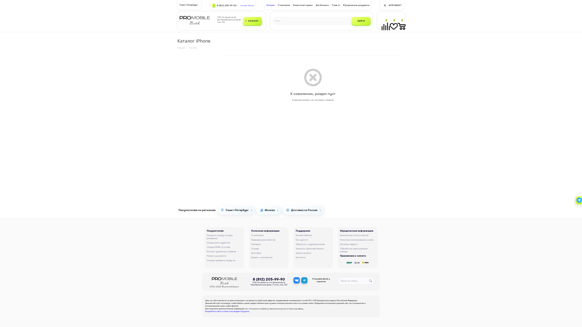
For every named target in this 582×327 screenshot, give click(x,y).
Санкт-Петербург (237, 210)
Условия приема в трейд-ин (221, 260)
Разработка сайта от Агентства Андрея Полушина (227, 311)
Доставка (256, 253)
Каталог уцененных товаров (221, 251)
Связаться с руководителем (310, 244)
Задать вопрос (303, 253)
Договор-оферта (349, 244)
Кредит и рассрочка (261, 257)
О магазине (257, 235)
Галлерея (256, 244)
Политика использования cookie (356, 240)
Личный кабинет (304, 235)
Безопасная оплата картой (354, 235)
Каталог (270, 5)
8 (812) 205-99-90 (226, 5)
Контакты (300, 257)
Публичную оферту (295, 309)
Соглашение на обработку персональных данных (267, 309)
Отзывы (255, 248)
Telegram (304, 280)
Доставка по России (304, 210)
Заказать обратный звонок (310, 248)
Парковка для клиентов (263, 240)
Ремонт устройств (216, 256)
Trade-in (336, 5)
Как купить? (302, 240)
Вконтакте (296, 280)
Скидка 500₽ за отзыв (218, 247)
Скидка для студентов (218, 242)
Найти (361, 21)
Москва (270, 210)
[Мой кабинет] (392, 5)
